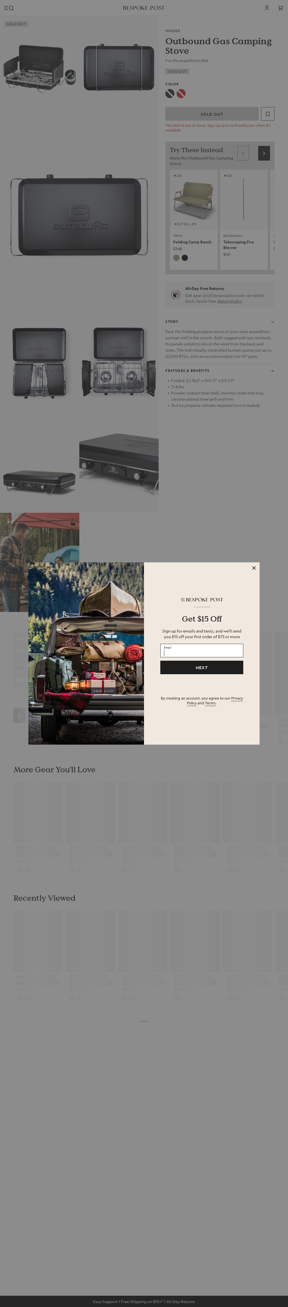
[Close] (254, 568)
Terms (210, 702)
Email (167, 647)
